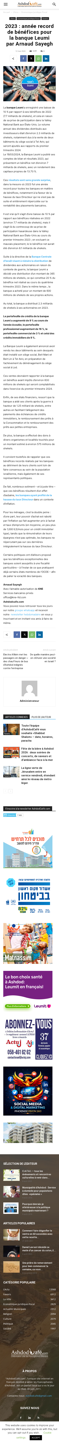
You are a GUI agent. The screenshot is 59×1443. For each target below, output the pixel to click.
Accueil (6, 12)
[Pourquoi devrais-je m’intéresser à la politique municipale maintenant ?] (11, 1208)
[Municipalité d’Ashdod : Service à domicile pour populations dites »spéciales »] (11, 1191)
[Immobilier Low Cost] (27, 1142)
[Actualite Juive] (27, 1058)
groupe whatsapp (25, 610)
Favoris (45, 18)
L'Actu (15, 12)
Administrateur (29, 700)
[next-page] (11, 791)
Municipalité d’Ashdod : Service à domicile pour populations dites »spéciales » (39, 1190)
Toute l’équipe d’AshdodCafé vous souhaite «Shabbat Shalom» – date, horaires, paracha (37, 733)
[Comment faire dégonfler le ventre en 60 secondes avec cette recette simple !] (11, 1234)
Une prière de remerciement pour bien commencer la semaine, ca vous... (37, 1266)
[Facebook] (23, 58)
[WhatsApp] (38, 58)
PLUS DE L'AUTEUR (41, 717)
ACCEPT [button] (36, 1437)
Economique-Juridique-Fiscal (34, 12)
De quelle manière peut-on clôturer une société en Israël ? (43, 658)
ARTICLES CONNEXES (16, 717)
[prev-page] (5, 791)
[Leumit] (27, 1010)
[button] (5, 4)
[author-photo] (29, 696)
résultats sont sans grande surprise (29, 180)
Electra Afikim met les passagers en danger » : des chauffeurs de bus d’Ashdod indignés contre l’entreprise (16, 661)
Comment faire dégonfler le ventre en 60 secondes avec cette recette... (37, 1234)
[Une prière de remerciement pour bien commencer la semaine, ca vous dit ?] (11, 1267)
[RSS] (38, 1418)
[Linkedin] (46, 58)
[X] (31, 58)
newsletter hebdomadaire (26, 614)
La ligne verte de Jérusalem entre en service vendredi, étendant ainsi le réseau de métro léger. (38, 775)
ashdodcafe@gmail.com (39, 1395)
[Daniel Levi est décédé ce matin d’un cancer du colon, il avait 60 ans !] (11, 1251)
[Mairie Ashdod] (27, 915)
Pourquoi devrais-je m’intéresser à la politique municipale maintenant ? (36, 1207)
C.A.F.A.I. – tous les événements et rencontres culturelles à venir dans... (36, 1174)
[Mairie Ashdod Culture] (27, 963)
